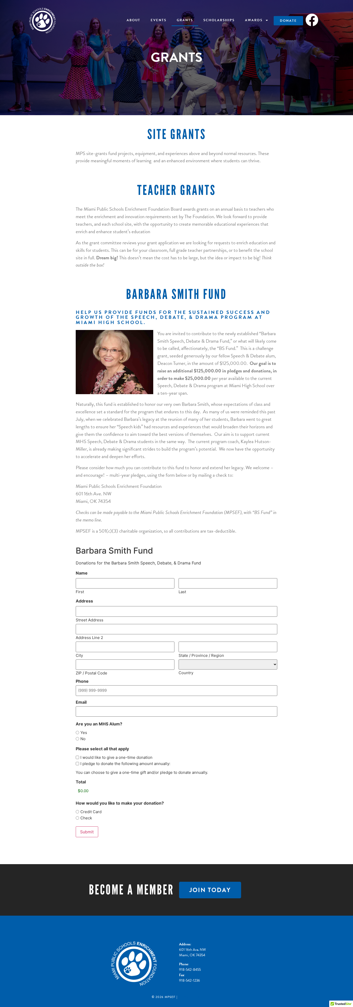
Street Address (89, 620)
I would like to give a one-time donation (116, 757)
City (79, 655)
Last (182, 591)
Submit (87, 831)
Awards (254, 20)
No (83, 739)
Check (86, 818)
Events (158, 20)
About (133, 20)
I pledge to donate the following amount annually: (125, 764)
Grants (185, 20)
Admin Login (190, 997)
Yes (83, 732)
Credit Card (91, 812)
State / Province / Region (201, 655)
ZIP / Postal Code (91, 673)
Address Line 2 (89, 637)
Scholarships (219, 20)
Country (186, 672)
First (80, 591)
